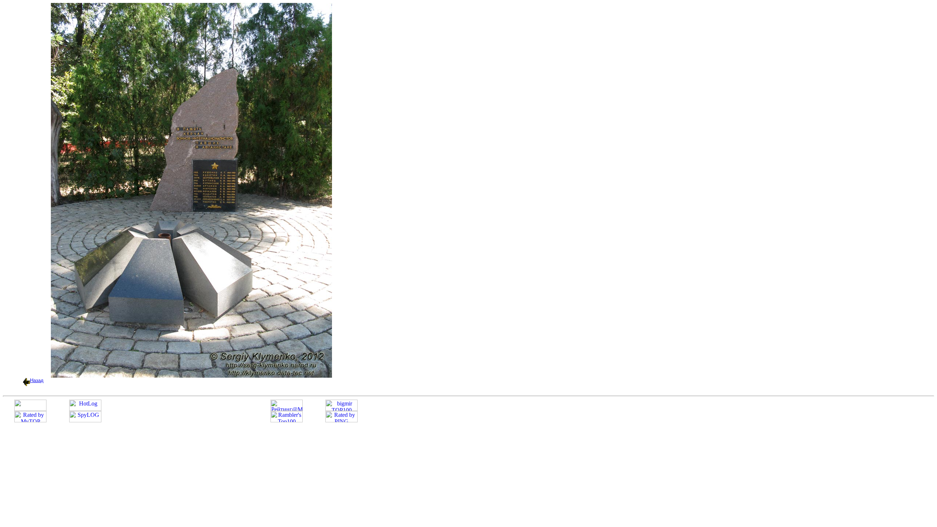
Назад (37, 380)
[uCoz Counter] (30, 409)
